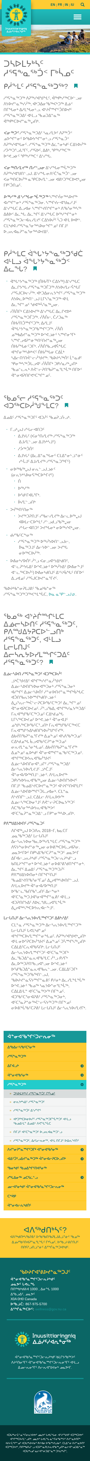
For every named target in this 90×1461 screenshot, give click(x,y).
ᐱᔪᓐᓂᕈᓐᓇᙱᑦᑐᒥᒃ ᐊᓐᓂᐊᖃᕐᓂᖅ (32, 1149)
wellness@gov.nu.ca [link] (50, 1309)
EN (53, 5)
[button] (77, 17)
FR (60, 5)
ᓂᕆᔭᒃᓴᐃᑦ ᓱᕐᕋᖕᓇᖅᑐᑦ (29, 1102)
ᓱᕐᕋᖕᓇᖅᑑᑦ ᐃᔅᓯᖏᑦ (27, 1110)
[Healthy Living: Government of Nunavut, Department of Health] (16, 18)
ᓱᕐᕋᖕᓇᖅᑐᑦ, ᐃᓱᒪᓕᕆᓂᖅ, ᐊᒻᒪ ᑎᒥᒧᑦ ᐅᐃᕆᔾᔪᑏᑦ (46, 1140)
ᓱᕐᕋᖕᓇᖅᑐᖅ (16, 1056)
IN (66, 5)
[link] (45, 1037)
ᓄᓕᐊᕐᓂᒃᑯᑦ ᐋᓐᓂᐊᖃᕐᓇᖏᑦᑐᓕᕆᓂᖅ (35, 1187)
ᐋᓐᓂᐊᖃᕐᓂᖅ (17, 1075)
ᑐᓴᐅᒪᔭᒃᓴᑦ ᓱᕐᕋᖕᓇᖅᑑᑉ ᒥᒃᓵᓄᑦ (34, 1093)
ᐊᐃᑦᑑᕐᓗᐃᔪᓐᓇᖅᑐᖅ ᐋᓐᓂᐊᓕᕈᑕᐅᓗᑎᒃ (36, 1159)
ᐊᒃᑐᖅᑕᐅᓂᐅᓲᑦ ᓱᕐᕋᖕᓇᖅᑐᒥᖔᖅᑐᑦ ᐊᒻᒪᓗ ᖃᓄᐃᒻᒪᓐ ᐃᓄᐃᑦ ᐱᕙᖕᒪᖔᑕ (42, 1121)
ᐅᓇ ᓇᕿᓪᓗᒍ (60, 594)
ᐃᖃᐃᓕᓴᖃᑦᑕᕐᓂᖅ (21, 1047)
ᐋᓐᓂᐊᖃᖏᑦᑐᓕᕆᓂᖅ (31, 1036)
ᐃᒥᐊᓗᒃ (13, 1066)
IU (72, 5)
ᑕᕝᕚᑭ (11, 1196)
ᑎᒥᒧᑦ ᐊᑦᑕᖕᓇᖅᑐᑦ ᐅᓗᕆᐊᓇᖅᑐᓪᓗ (37, 1132)
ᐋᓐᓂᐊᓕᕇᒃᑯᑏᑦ (19, 1205)
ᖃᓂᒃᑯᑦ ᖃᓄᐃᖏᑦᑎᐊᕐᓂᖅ (27, 1168)
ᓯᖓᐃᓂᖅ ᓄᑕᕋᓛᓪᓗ (22, 1177)
